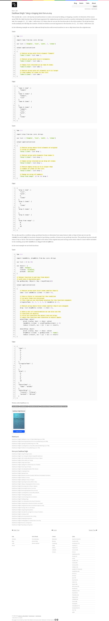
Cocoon (74, 550)
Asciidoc (74, 541)
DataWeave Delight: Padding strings (20, 499)
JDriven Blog (35, 541)
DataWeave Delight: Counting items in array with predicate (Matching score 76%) (30, 445)
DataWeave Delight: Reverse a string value (22, 522)
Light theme (94, 8)
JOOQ (73, 573)
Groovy (74, 565)
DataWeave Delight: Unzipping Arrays (20, 471)
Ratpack (74, 597)
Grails (73, 562)
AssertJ (73, 545)
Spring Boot (75, 605)
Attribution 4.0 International (47, 620)
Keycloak (74, 580)
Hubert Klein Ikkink (28, 620)
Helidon (74, 567)
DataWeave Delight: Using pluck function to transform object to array (28, 505)
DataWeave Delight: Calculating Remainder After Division (25, 469)
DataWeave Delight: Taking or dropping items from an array (32, 13)
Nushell (74, 593)
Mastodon (54, 539)
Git (73, 558)
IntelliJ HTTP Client (76, 569)
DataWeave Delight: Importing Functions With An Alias (24, 482)
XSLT (73, 610)
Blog (75, 3)
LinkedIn (54, 550)
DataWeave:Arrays (34, 406)
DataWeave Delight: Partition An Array (21, 477)
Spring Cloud (75, 608)
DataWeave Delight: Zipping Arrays (20, 473)
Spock (73, 601)
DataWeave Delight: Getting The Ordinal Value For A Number (26, 464)
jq (72, 612)
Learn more (19, 431)
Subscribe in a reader (17, 617)
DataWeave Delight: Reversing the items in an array (24, 488)
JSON (73, 575)
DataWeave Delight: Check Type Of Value (21, 466)
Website (14, 539)
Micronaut (74, 586)
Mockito (74, 588)
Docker (74, 556)
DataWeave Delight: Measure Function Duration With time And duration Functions (31, 475)
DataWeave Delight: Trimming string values (22, 494)
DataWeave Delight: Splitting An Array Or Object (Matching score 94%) (28, 439)
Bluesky (54, 541)
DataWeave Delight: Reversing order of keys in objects (24, 486)
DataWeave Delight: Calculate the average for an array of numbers (27, 512)
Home (55, 530)
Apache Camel (75, 539)
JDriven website (35, 543)
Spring (73, 603)
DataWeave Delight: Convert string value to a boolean (24, 497)
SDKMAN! (74, 599)
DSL (73, 552)
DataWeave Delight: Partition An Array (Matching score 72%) (26, 448)
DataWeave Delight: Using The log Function (22, 454)
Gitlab (53, 545)
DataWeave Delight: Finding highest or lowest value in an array (26, 520)
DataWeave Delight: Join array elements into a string (24, 516)
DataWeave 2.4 (24, 406)
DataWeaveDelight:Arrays (60, 406)
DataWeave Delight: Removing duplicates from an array (25, 490)
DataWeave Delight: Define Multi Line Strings (22, 460)
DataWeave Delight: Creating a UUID (20, 514)
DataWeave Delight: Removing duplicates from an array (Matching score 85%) (30, 441)
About (94, 3)
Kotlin (73, 582)
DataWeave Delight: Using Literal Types (21, 462)
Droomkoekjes (35, 539)
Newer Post (92, 530)
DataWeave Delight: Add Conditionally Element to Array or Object (27, 458)
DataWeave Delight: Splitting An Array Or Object (23, 479)
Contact (54, 552)
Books (81, 3)
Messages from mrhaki (17, 620)
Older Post (16, 530)
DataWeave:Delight (46, 406)
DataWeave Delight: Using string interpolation (22, 509)
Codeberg (54, 543)
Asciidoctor (75, 543)
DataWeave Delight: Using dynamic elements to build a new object (27, 503)
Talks (87, 3)
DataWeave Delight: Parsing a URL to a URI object (23, 507)
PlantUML (74, 595)
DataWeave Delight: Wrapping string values (22, 518)
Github (53, 547)
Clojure (74, 547)
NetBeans (74, 590)
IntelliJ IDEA (74, 571)
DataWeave (16, 406)
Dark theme (87, 8)
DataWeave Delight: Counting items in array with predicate (25, 492)
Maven (73, 584)
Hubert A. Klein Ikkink (23, 616)
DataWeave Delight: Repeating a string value (22, 525)
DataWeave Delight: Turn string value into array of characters (26, 501)
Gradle (73, 560)
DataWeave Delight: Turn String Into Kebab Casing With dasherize (27, 456)
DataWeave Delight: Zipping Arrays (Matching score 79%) (25, 443)
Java (73, 577)
